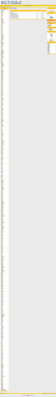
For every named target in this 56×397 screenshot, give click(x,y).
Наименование (11, 12)
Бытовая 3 (49, 46)
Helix (10, 6)
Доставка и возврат (50, 24)
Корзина (30, 5)
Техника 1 (49, 48)
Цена (38, 12)
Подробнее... (42, 13)
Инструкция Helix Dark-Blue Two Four (14, 14)
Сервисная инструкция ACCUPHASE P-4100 (51, 39)
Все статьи (49, 44)
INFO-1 (48, 50)
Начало (26, 5)
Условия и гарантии (50, 25)
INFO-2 (48, 52)
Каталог (1, 6)
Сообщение (52, 29)
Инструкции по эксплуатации (5, 6)
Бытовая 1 (49, 45)
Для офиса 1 (49, 47)
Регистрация (51, 18)
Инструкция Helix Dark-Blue (13, 13)
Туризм (48, 51)
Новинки (28, 5)
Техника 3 (49, 49)
